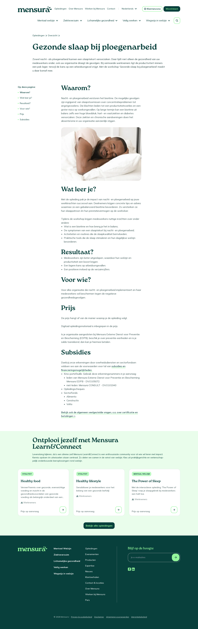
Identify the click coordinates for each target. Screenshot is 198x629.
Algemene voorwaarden (117, 617)
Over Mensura (76, 8)
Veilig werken (61, 567)
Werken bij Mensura (95, 8)
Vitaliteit (27, 474)
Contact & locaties (94, 582)
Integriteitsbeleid (139, 617)
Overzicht (52, 35)
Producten (90, 560)
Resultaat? (25, 103)
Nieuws (89, 571)
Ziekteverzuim (61, 554)
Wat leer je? (26, 97)
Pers (87, 600)
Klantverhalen (92, 577)
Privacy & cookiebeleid (81, 617)
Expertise (89, 565)
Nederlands (127, 8)
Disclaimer (99, 617)
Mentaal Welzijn (62, 548)
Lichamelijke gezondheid (67, 561)
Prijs (22, 114)
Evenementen (92, 554)
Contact (111, 8)
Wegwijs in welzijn (64, 573)
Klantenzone (154, 8)
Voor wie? (25, 108)
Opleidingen (60, 8)
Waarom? (25, 92)
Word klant (172, 8)
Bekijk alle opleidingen (99, 525)
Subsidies (24, 119)
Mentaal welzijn (141, 474)
